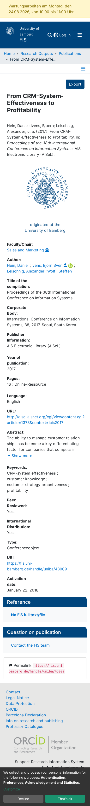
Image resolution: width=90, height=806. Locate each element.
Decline (23, 799)
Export (75, 84)
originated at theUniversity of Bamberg (45, 227)
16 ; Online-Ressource (26, 384)
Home (9, 53)
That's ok (65, 799)
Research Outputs (37, 53)
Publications (70, 53)
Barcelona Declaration (26, 715)
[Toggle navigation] (79, 35)
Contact (13, 692)
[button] (56, 35)
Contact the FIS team (30, 645)
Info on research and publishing (34, 720)
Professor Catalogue (24, 726)
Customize (11, 789)
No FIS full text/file (28, 614)
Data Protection (20, 703)
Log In (65, 35)
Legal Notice (17, 697)
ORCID (12, 709)
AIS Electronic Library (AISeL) (34, 345)
